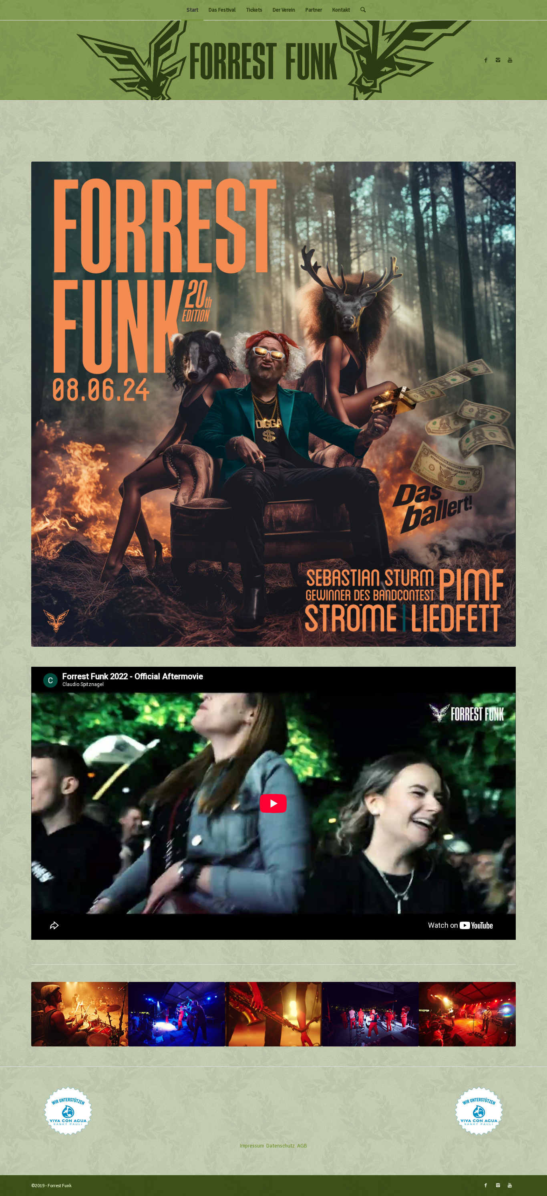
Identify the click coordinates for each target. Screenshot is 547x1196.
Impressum (252, 1146)
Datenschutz (280, 1146)
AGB (302, 1146)
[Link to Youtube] (510, 60)
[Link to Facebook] (486, 60)
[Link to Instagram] (498, 60)
